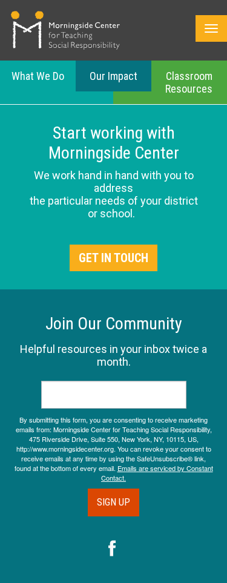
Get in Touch (113, 258)
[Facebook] (112, 550)
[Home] (65, 30)
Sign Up (113, 502)
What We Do (38, 76)
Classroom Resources (188, 82)
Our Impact (113, 76)
